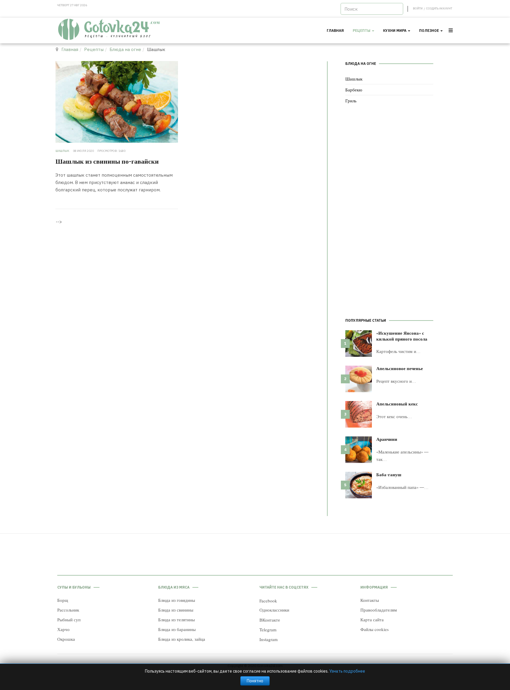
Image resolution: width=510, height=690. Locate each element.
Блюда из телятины (176, 619)
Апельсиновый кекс (397, 404)
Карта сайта (372, 619)
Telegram (268, 629)
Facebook (268, 601)
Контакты (369, 600)
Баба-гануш (388, 474)
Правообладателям (378, 610)
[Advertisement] (389, 212)
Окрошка (66, 639)
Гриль (351, 101)
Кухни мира (395, 30)
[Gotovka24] (109, 29)
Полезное (429, 30)
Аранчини (386, 439)
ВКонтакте (269, 620)
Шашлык (353, 79)
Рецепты (362, 30)
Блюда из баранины (177, 629)
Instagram (268, 639)
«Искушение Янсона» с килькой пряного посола (401, 336)
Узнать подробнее (347, 671)
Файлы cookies (374, 629)
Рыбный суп (69, 619)
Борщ (62, 600)
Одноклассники (274, 610)
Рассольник (68, 610)
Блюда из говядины (176, 600)
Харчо (63, 629)
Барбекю (353, 90)
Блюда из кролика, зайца (181, 639)
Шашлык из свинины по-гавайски (107, 161)
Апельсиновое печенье (399, 368)
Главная (335, 30)
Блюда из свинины (175, 610)
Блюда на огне (125, 49)
